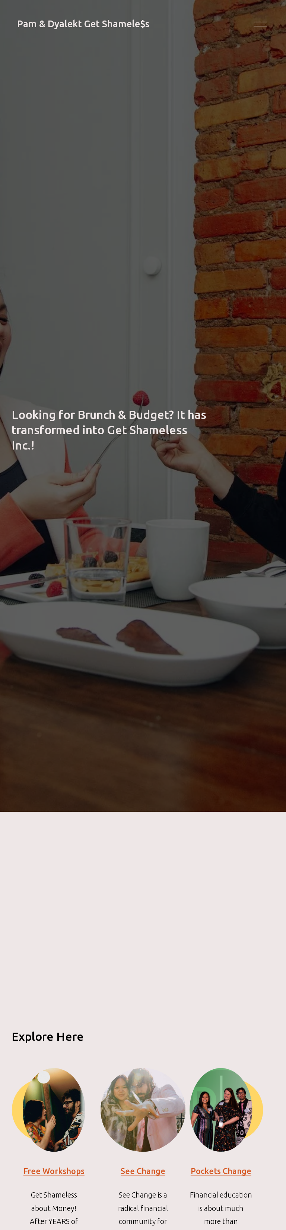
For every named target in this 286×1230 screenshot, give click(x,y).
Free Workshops (54, 1171)
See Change (143, 1171)
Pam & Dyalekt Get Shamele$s (83, 24)
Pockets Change (221, 1171)
